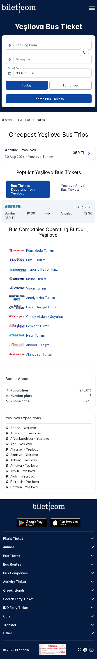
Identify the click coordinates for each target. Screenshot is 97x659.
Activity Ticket (14, 582)
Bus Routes (12, 564)
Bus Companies (15, 573)
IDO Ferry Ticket (15, 608)
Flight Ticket (13, 538)
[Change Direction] (84, 52)
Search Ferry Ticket (18, 599)
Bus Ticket (11, 556)
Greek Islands (14, 590)
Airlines (9, 547)
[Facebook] (85, 650)
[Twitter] (79, 650)
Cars (6, 616)
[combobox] (53, 45)
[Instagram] (91, 650)
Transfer (9, 625)
